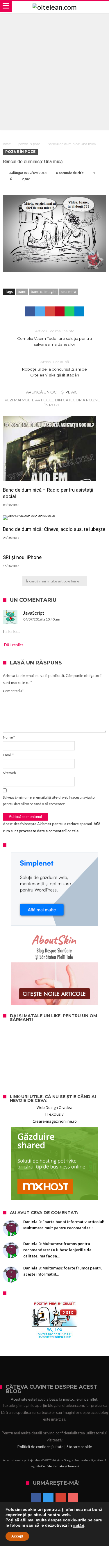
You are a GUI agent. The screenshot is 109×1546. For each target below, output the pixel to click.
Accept (17, 1536)
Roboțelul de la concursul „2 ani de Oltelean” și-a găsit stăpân (54, 368)
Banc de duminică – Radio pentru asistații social (48, 493)
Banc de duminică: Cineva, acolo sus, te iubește (54, 529)
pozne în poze (29, 144)
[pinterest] (60, 311)
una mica (68, 291)
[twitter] (40, 311)
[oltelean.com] (55, 7)
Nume (9, 737)
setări (78, 1525)
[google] (50, 311)
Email (8, 755)
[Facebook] (36, 1498)
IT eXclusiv (54, 1114)
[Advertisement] (54, 71)
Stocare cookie (79, 1446)
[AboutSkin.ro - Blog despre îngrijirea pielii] (54, 968)
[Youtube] (73, 1498)
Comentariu (13, 690)
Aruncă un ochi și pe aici (52, 392)
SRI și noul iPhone (22, 557)
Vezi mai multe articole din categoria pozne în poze (52, 402)
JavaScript (33, 613)
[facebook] (30, 311)
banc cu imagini (43, 291)
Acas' (7, 144)
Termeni (73, 1466)
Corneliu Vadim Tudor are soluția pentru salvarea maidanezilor (54, 338)
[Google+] (61, 1498)
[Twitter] (48, 1498)
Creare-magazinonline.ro (55, 1121)
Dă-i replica (14, 644)
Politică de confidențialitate (40, 1446)
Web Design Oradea (54, 1107)
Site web (9, 773)
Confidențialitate (52, 1466)
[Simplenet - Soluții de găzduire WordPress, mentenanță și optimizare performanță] (54, 889)
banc (22, 291)
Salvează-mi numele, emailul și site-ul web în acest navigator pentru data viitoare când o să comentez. (49, 800)
